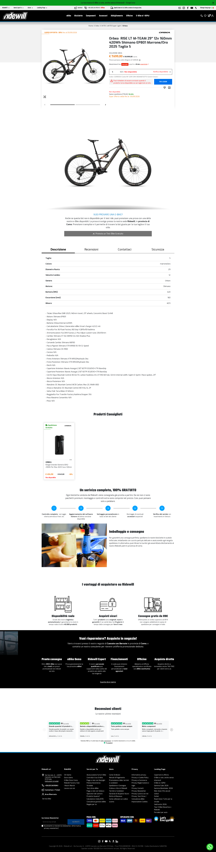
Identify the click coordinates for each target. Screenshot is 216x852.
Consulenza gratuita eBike (96, 802)
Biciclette (78, 15)
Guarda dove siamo (108, 682)
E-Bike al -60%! (142, 15)
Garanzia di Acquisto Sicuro (119, 794)
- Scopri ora (130, 3)
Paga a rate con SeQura (95, 791)
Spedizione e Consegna (117, 786)
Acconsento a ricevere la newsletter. (62, 827)
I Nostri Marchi (69, 786)
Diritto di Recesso (115, 796)
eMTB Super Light (114, 26)
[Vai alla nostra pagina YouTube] (106, 841)
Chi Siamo (67, 775)
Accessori (103, 15)
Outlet (156, 796)
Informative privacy (139, 775)
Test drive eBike (93, 788)
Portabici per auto (160, 812)
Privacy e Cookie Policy (140, 778)
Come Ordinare (114, 775)
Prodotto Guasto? (93, 796)
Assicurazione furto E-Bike (96, 775)
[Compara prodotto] (169, 87)
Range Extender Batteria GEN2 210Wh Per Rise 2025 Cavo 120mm (59, 466)
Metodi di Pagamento (117, 778)
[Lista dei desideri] (205, 15)
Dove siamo (68, 778)
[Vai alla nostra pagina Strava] (109, 841)
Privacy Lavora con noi (140, 794)
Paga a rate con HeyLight (96, 780)
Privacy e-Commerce (139, 780)
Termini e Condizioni (116, 791)
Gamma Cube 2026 (161, 786)
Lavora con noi (69, 788)
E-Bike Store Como (71, 780)
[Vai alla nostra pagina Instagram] (99, 841)
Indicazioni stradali (51, 781)
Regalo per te (92, 804)
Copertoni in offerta (161, 775)
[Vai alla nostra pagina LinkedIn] (116, 841)
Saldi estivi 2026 (160, 804)
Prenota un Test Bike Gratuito (109, 233)
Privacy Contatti (138, 788)
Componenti (91, 15)
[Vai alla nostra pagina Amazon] (113, 841)
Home (91, 26)
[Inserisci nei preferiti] (165, 87)
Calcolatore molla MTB (95, 799)
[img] (139, 60)
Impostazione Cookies (140, 802)
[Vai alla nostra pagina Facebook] (102, 841)
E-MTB (103, 26)
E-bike (97, 26)
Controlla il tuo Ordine (95, 778)
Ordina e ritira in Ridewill (118, 788)
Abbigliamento (117, 15)
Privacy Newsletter (139, 791)
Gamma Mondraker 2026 (163, 788)
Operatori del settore (94, 794)
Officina (129, 15)
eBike (68, 15)
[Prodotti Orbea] (164, 32)
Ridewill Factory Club (72, 783)
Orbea (125, 26)
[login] (212, 15)
